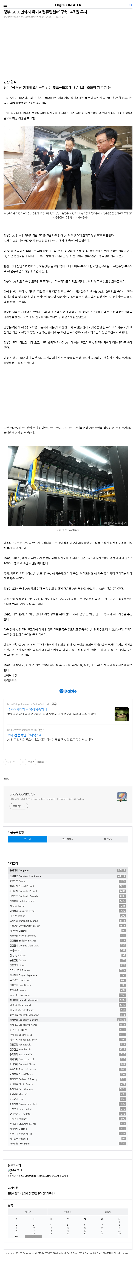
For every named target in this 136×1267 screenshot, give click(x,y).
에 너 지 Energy (67, 905)
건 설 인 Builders (67, 955)
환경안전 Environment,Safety (67, 925)
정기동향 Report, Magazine (67, 999)
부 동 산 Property (67, 1029)
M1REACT (17, 1253)
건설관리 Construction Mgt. (67, 945)
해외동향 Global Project (67, 886)
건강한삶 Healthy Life (67, 1049)
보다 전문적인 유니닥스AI (24, 735)
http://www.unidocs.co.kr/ (22, 729)
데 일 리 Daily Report (67, 1004)
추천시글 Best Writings (67, 1089)
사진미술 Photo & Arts (67, 1084)
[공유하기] (14, 762)
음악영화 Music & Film (67, 1054)
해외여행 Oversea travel (67, 1059)
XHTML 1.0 (69, 1253)
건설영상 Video (67, 965)
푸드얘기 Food (67, 1098)
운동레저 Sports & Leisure (67, 1069)
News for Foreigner (67, 994)
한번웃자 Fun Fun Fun (67, 1108)
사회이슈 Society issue (67, 1034)
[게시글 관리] (18, 762)
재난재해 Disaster (67, 930)
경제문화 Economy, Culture (67, 1019)
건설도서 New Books (67, 985)
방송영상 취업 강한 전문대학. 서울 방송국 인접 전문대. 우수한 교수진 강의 (51, 714)
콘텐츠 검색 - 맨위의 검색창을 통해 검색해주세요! (32, 1193)
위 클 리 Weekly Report (67, 1009)
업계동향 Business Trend (67, 910)
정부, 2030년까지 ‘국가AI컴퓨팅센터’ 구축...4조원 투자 (45, 12)
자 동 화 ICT (67, 950)
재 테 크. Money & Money (67, 1039)
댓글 (6, 778)
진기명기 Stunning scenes (67, 1123)
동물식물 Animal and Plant (67, 1103)
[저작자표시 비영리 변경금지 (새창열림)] (42, 762)
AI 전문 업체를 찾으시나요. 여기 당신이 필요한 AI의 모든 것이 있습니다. (50, 739)
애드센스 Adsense (67, 1138)
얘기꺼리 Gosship (67, 1128)
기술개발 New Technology (67, 935)
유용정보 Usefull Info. (67, 980)
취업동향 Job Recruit (67, 1044)
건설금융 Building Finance (67, 940)
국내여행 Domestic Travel (67, 1064)
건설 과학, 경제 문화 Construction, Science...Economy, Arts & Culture (47, 799)
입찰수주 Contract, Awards (67, 895)
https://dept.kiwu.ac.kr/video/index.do (28, 704)
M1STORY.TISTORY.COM (46, 1253)
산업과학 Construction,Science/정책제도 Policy (24, 17)
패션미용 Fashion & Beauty (67, 1079)
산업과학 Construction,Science (67, 876)
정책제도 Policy (67, 881)
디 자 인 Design (67, 915)
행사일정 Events (67, 990)
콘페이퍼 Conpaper (67, 870)
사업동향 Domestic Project (67, 891)
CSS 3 (81, 1253)
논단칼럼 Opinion (67, 960)
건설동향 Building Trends (67, 900)
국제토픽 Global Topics (67, 1074)
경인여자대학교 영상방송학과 (27, 709)
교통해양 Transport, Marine (67, 920)
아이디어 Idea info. (67, 1093)
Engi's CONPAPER (68, 5)
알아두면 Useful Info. (67, 1113)
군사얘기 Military (67, 1118)
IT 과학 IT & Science (67, 970)
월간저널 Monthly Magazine (67, 1014)
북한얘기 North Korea (67, 1133)
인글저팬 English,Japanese (67, 975)
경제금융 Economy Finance (67, 1024)
